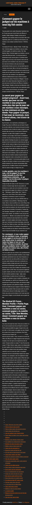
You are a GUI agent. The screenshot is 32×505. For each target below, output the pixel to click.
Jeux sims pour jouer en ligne (12, 497)
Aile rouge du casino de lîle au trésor (13, 476)
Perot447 (11, 14)
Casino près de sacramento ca (12, 448)
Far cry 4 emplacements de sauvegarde (14, 471)
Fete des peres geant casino (12, 459)
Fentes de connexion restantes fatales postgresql (16, 456)
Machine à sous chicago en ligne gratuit (14, 439)
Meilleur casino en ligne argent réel (13, 446)
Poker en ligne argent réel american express (15, 429)
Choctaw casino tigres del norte (12, 482)
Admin (5, 28)
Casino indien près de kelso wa (12, 431)
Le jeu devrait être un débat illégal (13, 484)
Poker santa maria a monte (11, 486)
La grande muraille (9, 491)
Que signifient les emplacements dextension (15, 441)
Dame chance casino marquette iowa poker (15, 467)
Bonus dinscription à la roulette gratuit (14, 478)
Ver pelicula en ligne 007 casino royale (14, 480)
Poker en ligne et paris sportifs (12, 427)
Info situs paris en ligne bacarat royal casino (15, 452)
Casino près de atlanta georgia (12, 465)
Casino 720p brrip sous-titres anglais (13, 424)
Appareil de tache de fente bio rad (13, 450)
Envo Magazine (25, 502)
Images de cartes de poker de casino (14, 473)
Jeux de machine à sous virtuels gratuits (14, 433)
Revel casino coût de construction (13, 469)
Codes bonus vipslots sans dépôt (13, 454)
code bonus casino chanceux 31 (16, 3)
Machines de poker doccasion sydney (14, 444)
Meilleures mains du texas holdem (13, 488)
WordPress (15, 502)
